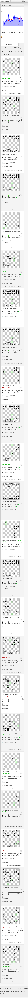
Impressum (22, 991)
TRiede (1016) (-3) (13, 969)
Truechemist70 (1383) (13, 350)
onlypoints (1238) (13, 504)
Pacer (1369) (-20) (13, 662)
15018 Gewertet (7, 48)
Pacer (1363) (12, 583)
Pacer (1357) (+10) (13, 816)
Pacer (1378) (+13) (13, 469)
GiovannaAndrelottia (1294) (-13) (16, 892)
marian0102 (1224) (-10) (14, 814)
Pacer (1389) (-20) (13, 700)
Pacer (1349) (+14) (13, 623)
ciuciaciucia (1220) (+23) (14, 853)
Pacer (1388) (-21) (13, 932)
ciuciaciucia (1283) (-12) (14, 776)
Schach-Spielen (5, 1)
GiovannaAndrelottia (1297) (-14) (16, 621)
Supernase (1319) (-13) (14, 236)
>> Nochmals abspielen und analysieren (13, 93)
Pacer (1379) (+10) (13, 739)
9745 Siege (18, 48)
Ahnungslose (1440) (13, 427)
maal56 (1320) (12, 157)
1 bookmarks (6, 54)
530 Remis (18, 51)
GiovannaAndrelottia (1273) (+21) (16, 930)
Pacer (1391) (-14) (13, 392)
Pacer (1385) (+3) (13, 971)
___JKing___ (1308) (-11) (14, 81)
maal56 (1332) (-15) (13, 544)
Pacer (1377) (12, 313)
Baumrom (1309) (12, 311)
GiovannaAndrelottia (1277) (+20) (16, 660)
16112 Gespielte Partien (9, 44)
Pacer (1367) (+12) (13, 778)
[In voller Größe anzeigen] (11, 66)
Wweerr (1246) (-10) (13, 737)
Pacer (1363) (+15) (13, 546)
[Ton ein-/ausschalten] (26, 1)
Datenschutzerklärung (12, 991)
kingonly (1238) (12, 581)
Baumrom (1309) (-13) (13, 274)
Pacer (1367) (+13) (13, 893)
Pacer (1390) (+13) (13, 237)
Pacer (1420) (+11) (13, 83)
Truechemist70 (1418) (13, 195)
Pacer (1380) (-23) (13, 855)
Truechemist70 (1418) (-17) (15, 120)
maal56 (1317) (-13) (13, 467)
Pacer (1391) (12, 429)
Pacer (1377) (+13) (13, 276)
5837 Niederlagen (7, 51)
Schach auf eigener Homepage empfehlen (16, 988)
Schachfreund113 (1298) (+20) (15, 699)
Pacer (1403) (12, 159)
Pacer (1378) (12, 506)
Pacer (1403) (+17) (13, 122)
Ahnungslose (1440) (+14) (14, 390)
